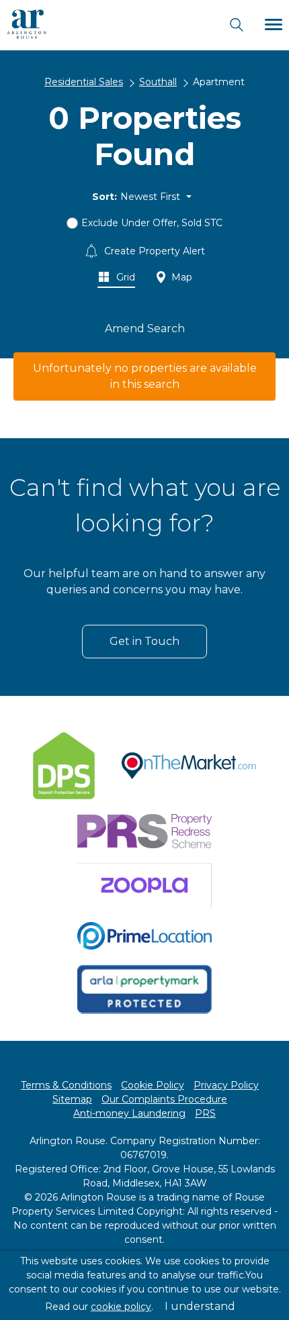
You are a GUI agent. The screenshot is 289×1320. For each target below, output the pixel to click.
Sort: (104, 197)
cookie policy (121, 1307)
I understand (200, 1306)
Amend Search (145, 328)
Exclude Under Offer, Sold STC (151, 223)
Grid (124, 277)
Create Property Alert (153, 251)
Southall (158, 82)
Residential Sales (83, 82)
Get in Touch (144, 641)
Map (180, 277)
